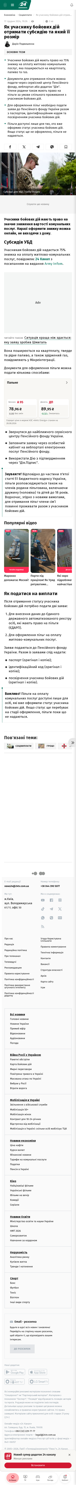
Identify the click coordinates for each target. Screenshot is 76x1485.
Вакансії (45, 964)
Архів (43, 976)
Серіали (14, 1204)
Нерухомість (18, 1252)
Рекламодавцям (13, 968)
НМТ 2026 (15, 1230)
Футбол (14, 1287)
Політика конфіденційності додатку (19, 994)
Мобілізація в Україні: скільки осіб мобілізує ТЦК (38, 1128)
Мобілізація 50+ (19, 1109)
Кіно (13, 1181)
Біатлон (14, 1297)
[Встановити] (38, 1460)
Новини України (19, 1023)
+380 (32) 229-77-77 (24, 1431)
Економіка (10, 15)
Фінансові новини (20, 1154)
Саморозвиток (18, 1235)
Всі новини (17, 1014)
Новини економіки (23, 1140)
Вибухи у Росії (18, 1083)
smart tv (14, 1382)
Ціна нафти (16, 1145)
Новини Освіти (20, 1216)
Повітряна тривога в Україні (26, 1073)
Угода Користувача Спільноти (51, 940)
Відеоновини (17, 1033)
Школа (14, 1226)
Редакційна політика (15, 950)
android (14, 1372)
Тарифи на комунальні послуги (28, 1159)
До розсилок (22, 1349)
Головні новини (19, 1019)
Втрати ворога (18, 1088)
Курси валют (17, 1150)
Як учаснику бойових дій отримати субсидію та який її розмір (53, 15)
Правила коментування (53, 947)
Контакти (46, 958)
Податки (15, 1164)
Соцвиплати (25, 15)
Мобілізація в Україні (25, 1100)
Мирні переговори (21, 1069)
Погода (14, 1043)
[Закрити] (69, 1454)
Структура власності (52, 970)
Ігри (43, 987)
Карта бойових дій (21, 1064)
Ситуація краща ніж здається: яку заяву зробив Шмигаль (37, 340)
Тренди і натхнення (21, 1266)
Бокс (12, 1282)
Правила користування (17, 974)
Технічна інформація (52, 953)
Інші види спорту (20, 1302)
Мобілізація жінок (20, 1114)
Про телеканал (12, 956)
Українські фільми (20, 1190)
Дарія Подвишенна (23, 44)
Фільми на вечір (19, 1195)
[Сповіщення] (72, 5)
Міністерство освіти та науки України (31, 1221)
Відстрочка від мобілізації (25, 1123)
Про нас (8, 939)
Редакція (9, 944)
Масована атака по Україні (25, 1078)
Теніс (13, 1292)
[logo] (23, 4)
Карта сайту (47, 982)
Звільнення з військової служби (28, 1104)
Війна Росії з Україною (25, 1055)
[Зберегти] (66, 147)
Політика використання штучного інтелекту (17, 986)
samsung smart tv (39, 1382)
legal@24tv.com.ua (45, 1434)
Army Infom (54, 264)
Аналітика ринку (19, 1257)
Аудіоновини (17, 1038)
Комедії (14, 1200)
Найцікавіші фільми (21, 1185)
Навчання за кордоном (23, 1240)
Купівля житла (18, 1261)
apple (39, 1372)
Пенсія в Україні (19, 1169)
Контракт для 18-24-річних (25, 1119)
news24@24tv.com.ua (16, 886)
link (43, 900)
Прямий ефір (17, 1028)
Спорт (14, 1278)
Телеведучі (10, 962)
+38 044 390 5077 (50, 886)
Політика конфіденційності (19, 979)
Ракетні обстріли (20, 1059)
